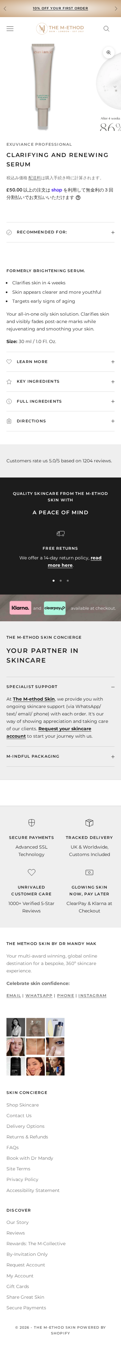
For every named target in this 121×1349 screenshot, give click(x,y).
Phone (65, 995)
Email (13, 995)
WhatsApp (39, 995)
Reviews (15, 1233)
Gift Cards (17, 1286)
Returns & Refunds (27, 1137)
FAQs (12, 1147)
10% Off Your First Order (60, 8)
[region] (60, 549)
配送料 (34, 177)
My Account (20, 1276)
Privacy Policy (22, 1179)
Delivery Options (25, 1126)
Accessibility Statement (33, 1190)
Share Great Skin (25, 1297)
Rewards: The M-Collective (36, 1243)
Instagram (92, 995)
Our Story (17, 1222)
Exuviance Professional (39, 144)
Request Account (25, 1265)
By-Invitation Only (27, 1254)
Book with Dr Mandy (29, 1158)
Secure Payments (26, 1308)
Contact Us (19, 1115)
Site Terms (18, 1169)
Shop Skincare (22, 1105)
